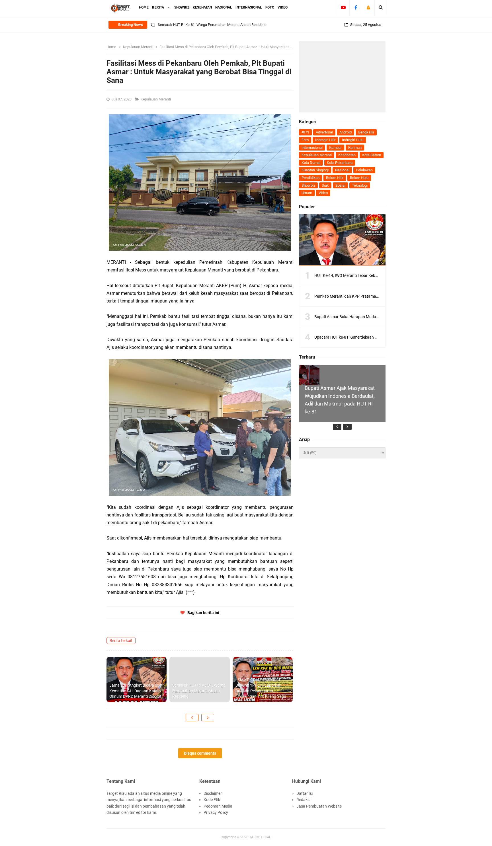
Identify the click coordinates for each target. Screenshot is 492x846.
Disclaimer (213, 793)
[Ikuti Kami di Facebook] (356, 7)
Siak (325, 185)
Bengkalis (366, 132)
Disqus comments (200, 753)
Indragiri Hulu (352, 140)
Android (345, 132)
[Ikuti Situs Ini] (368, 7)
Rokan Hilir (334, 178)
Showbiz (308, 185)
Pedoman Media (218, 806)
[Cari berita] (381, 7)
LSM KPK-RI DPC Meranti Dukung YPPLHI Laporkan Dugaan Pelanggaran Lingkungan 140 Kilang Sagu (240, 28)
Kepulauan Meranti (156, 99)
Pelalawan (364, 170)
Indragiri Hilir (325, 140)
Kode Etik (212, 799)
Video (323, 193)
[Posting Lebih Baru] (192, 717)
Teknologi (360, 185)
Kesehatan (347, 155)
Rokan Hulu (359, 178)
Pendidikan (310, 178)
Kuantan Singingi (315, 170)
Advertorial (324, 132)
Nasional (342, 170)
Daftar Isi (304, 793)
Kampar (335, 147)
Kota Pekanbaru (339, 162)
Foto (305, 140)
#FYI (305, 132)
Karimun (355, 147)
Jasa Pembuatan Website (319, 806)
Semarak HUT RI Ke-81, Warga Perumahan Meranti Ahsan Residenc (199, 691)
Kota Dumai (311, 162)
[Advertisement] (342, 76)
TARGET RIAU (260, 837)
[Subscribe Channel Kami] (343, 7)
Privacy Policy (216, 812)
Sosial (340, 185)
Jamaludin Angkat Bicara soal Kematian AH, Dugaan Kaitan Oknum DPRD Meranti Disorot (135, 691)
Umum (307, 193)
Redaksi (303, 799)
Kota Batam (371, 155)
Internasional (312, 147)
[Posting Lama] (207, 717)
